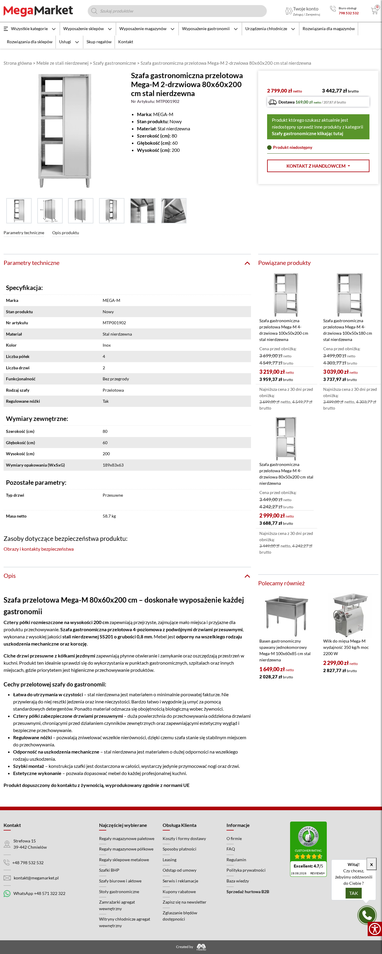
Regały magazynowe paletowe (126, 838)
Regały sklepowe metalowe (124, 859)
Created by (185, 946)
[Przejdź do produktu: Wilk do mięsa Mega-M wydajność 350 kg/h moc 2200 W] (350, 615)
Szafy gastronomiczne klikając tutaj (307, 133)
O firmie (234, 838)
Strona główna (18, 63)
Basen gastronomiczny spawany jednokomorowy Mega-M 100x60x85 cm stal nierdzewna (285, 650)
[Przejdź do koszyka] (374, 11)
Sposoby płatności (179, 848)
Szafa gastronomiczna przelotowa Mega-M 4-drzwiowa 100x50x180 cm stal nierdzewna (347, 330)
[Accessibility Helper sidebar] (375, 929)
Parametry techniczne (24, 232)
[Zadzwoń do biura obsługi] (333, 11)
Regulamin (236, 859)
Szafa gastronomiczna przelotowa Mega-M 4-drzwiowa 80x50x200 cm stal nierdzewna (286, 474)
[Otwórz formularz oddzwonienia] (367, 915)
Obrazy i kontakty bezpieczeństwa (39, 549)
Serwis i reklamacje (180, 880)
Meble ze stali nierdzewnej (62, 63)
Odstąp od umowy (179, 870)
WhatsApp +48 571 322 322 (39, 893)
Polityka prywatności (246, 870)
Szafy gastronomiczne (114, 63)
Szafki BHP (109, 870)
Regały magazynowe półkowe (126, 848)
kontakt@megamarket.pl (36, 877)
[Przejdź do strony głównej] (38, 11)
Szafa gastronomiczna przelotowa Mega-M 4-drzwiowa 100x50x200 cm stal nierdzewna (283, 330)
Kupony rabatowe (179, 891)
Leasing (169, 859)
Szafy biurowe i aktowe (120, 880)
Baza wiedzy (238, 880)
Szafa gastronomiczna (83, 629)
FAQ (231, 848)
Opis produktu (65, 232)
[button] (318, 166)
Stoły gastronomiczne (119, 891)
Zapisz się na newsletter (185, 901)
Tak (353, 893)
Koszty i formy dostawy (184, 838)
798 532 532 (349, 13)
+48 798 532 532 (28, 862)
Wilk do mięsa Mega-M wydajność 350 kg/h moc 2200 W (346, 647)
